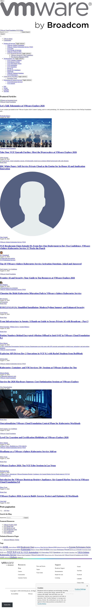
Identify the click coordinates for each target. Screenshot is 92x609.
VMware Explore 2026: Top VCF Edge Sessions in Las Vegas (28, 465)
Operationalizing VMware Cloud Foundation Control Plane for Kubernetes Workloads (40, 423)
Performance (60, 549)
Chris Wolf (3, 501)
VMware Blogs (8, 38)
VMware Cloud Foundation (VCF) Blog (11, 30)
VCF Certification (9, 531)
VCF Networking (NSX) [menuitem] (14, 63)
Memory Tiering (35, 549)
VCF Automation (31, 552)
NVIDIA (46, 549)
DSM (68, 547)
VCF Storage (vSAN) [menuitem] (13, 62)
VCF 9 (5, 552)
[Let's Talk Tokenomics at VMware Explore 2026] (8, 100)
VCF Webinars (8, 533)
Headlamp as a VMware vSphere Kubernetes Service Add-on (28, 451)
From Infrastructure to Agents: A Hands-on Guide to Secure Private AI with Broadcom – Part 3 (44, 321)
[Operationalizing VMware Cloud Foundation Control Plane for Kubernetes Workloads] (26, 418)
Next (7, 510)
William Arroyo (14, 327)
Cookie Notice (42, 603)
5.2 (1, 547)
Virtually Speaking (69, 552)
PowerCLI (68, 549)
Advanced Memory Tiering (11, 540)
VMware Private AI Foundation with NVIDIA (76, 555)
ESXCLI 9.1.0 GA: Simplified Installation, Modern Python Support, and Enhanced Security (42, 307)
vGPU (62, 552)
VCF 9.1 (20, 552)
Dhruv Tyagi (3, 457)
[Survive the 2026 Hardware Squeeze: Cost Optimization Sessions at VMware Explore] (8, 376)
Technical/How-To (5, 475)
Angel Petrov (4, 312)
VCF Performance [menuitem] (12, 75)
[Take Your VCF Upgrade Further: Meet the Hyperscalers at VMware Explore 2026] (26, 147)
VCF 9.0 (11, 552)
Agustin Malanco (24, 327)
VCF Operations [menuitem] (12, 67)
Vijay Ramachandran (6, 387)
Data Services (37, 547)
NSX (41, 549)
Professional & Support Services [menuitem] (13, 80)
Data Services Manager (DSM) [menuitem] (19, 57)
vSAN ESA (6, 557)
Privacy (30, 593)
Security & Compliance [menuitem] (13, 70)
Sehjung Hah (3, 359)
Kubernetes (26, 549)
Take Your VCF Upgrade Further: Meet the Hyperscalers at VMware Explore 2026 (38, 152)
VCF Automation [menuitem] (12, 65)
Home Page (3, 162)
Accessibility (14, 593)
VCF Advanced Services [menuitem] (14, 53)
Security (79, 549)
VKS (76, 552)
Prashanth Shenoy (5, 116)
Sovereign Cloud (86, 549)
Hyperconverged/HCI (14, 549)
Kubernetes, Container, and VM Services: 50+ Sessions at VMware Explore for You (38, 367)
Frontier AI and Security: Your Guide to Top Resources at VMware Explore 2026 (37, 278)
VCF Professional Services (7, 260)
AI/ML (5, 547)
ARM (18, 547)
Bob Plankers (4, 284)
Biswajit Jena (4, 298)
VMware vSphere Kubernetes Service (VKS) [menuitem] (20, 47)
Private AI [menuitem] (10, 68)
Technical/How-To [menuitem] (9, 58)
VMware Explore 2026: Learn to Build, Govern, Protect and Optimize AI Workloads (39, 496)
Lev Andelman (13, 269)
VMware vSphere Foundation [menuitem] (15, 45)
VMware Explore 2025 (49, 555)
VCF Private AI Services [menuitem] (14, 50)
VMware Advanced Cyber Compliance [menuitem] (22, 55)
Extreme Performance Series (80, 547)
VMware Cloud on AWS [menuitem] (14, 51)
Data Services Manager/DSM (48, 547)
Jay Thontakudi (4, 255)
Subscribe (7, 605)
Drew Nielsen (4, 443)
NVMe (51, 549)
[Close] (87, 585)
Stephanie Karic (4, 471)
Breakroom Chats (27, 547)
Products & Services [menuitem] (9, 43)
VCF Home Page (8, 526)
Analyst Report (12, 547)
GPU (7, 549)
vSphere (13, 557)
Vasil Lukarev (4, 269)
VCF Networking (44, 552)
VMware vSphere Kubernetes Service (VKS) (13, 242)
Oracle (55, 549)
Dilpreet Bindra (4, 373)
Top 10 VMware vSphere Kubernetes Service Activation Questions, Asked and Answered (40, 264)
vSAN (2, 557)
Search (2, 32)
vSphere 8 (20, 557)
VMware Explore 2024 (37, 555)
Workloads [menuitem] (10, 71)
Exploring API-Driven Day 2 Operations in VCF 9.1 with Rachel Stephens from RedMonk (41, 353)
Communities (7, 40)
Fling (1, 549)
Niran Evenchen (4, 327)
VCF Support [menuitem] (11, 83)
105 (5, 510)
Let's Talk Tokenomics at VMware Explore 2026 (22, 106)
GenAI (4, 549)
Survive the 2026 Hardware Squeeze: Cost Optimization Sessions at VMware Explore (39, 381)
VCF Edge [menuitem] (10, 48)
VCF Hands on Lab (9, 528)
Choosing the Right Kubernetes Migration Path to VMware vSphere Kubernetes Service (40, 293)
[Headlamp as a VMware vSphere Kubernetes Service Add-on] (13, 446)
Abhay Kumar (4, 157)
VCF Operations (55, 552)
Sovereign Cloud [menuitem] (12, 78)
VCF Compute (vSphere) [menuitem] (14, 60)
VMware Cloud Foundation (8, 102)
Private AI (74, 549)
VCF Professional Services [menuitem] (14, 82)
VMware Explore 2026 (10, 524)
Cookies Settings (80, 589)
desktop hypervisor (61, 547)
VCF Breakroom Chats (10, 529)
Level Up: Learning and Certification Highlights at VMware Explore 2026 (34, 437)
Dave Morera (4, 343)
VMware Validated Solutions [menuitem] (15, 73)
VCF (1, 552)
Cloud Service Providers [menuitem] (10, 76)
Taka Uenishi (4, 237)
